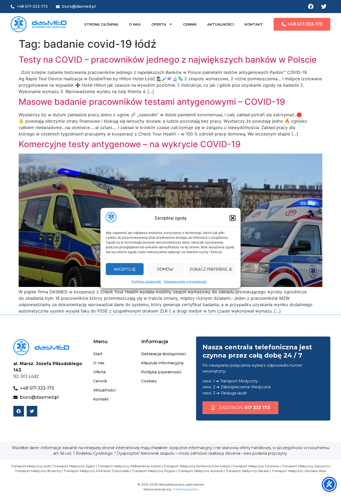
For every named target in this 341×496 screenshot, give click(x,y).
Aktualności (220, 24)
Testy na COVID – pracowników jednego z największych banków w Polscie (168, 59)
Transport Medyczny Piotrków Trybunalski (96, 471)
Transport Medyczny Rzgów (154, 471)
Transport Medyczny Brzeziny (38, 471)
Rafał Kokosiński (185, 489)
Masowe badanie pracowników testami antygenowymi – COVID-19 (152, 102)
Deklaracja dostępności (163, 353)
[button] (232, 218)
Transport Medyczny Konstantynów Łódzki (197, 466)
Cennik (190, 24)
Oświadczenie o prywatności (185, 281)
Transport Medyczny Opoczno (305, 466)
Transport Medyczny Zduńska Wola (299, 471)
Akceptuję (125, 268)
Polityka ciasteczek (146, 281)
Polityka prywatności (161, 372)
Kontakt (254, 24)
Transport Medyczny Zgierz (74, 466)
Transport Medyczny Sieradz (247, 471)
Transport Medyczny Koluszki (200, 471)
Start (98, 353)
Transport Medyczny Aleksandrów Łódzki (129, 466)
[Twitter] (323, 6)
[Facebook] (310, 6)
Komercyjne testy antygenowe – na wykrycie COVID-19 (130, 144)
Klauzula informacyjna (162, 363)
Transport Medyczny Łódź (31, 466)
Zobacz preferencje (210, 268)
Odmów (165, 268)
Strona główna (101, 24)
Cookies (149, 381)
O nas (135, 24)
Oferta (158, 24)
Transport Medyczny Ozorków (255, 466)
